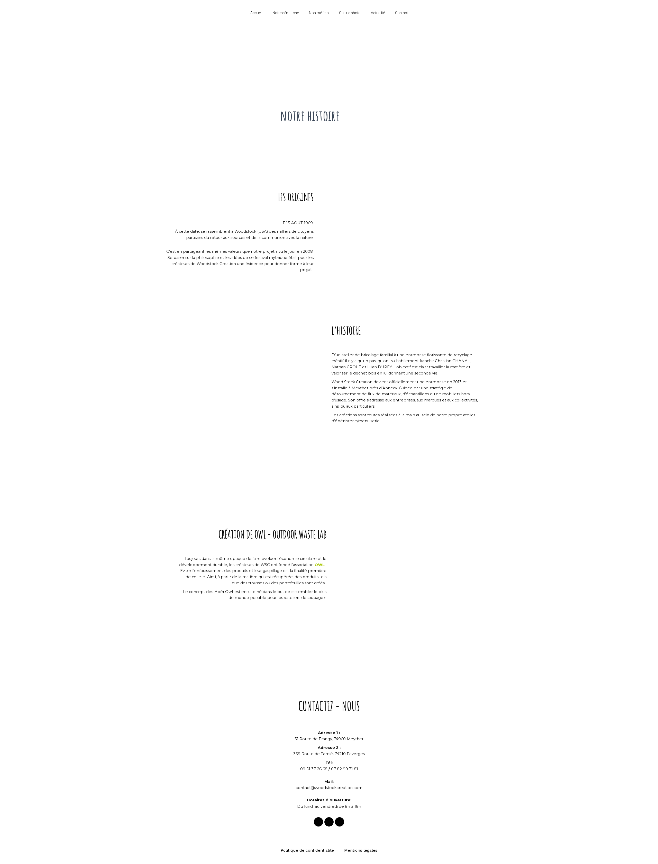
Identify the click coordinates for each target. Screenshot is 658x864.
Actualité (378, 13)
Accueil (256, 13)
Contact (401, 13)
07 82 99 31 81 (344, 768)
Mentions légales (360, 850)
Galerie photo (350, 13)
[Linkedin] (339, 822)
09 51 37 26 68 (313, 768)
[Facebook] (318, 822)
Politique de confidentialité (307, 850)
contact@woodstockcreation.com (329, 787)
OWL (320, 564)
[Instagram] (329, 822)
